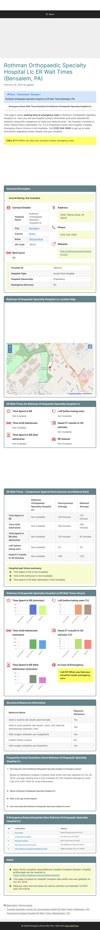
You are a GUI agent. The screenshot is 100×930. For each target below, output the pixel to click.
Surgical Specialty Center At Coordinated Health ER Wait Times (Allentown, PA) (48, 909)
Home (12, 94)
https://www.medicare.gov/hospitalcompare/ (36, 875)
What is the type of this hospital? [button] (23, 799)
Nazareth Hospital (21, 841)
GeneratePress (72, 926)
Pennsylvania (23, 94)
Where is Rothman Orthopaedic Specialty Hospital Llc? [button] (33, 791)
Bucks (32, 233)
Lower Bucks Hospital (23, 837)
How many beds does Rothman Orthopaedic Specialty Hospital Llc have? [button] (40, 806)
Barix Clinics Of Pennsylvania (25, 845)
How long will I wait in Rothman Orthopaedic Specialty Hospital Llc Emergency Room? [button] (46, 769)
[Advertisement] (50, 39)
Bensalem (35, 94)
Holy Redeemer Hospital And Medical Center (31, 849)
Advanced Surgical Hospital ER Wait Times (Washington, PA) (38, 913)
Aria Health (19, 833)
